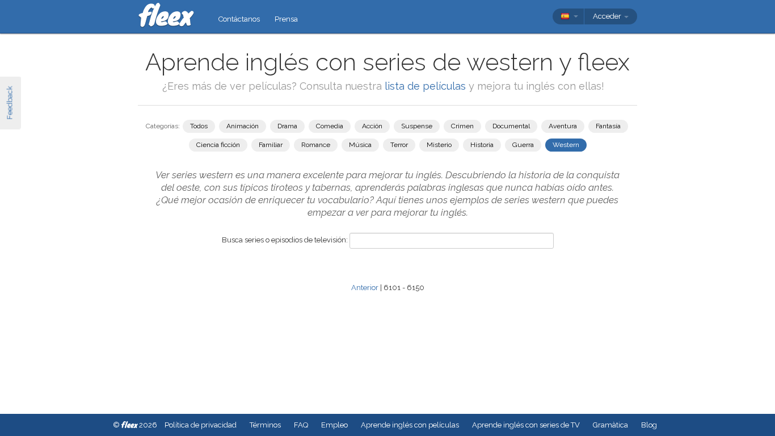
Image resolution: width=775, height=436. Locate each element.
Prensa (286, 19)
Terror (399, 145)
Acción (372, 126)
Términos (265, 425)
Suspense (416, 126)
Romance (315, 145)
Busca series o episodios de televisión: (285, 240)
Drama (287, 126)
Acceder (608, 16)
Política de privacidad (201, 425)
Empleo (334, 425)
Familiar (271, 145)
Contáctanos (239, 19)
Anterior (364, 287)
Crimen (462, 126)
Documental (511, 126)
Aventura (563, 126)
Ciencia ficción (218, 145)
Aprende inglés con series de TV (526, 425)
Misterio (439, 145)
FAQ (301, 425)
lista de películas (427, 86)
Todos (199, 126)
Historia (482, 145)
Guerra (523, 145)
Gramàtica (610, 425)
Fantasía (608, 126)
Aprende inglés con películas (410, 425)
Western (566, 145)
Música (360, 145)
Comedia (329, 126)
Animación (242, 126)
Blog (649, 425)
